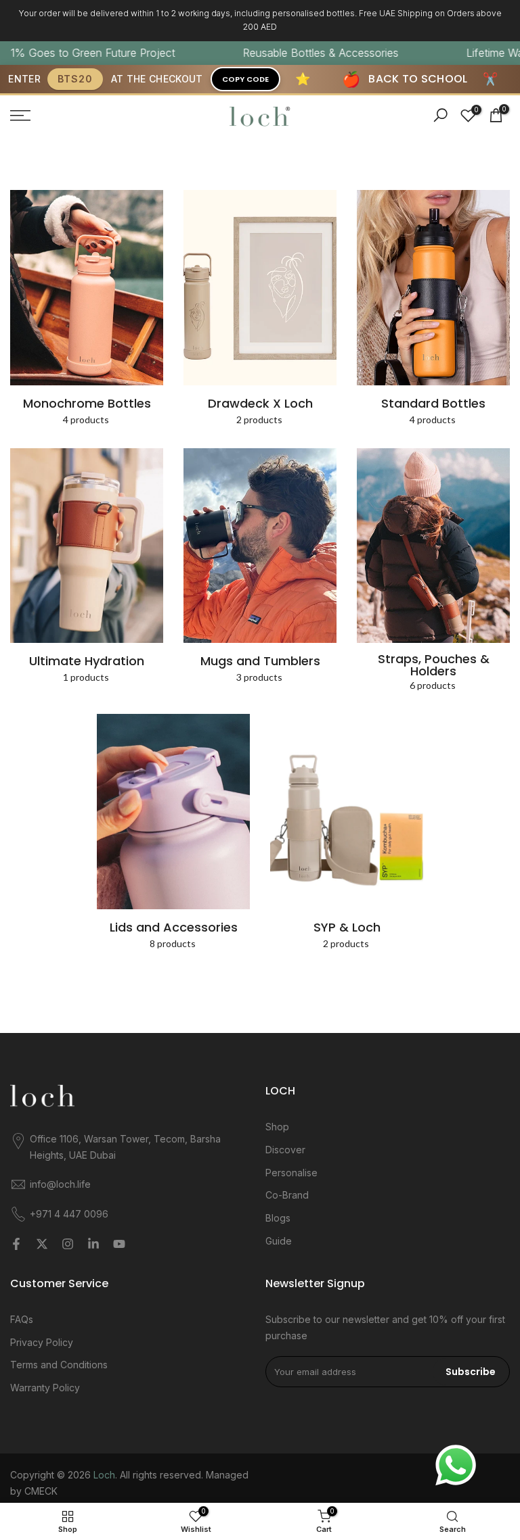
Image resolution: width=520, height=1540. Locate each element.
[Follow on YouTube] (119, 1244)
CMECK (41, 1491)
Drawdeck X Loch (260, 403)
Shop (277, 1126)
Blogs (277, 1218)
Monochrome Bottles (87, 403)
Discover (285, 1149)
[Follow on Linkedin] (93, 1244)
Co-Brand (287, 1195)
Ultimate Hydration (86, 661)
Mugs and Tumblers (260, 661)
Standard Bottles (433, 403)
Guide (278, 1241)
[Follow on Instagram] (68, 1244)
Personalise (291, 1172)
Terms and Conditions (59, 1364)
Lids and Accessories (174, 927)
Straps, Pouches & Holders (434, 665)
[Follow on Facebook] (16, 1244)
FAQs (21, 1319)
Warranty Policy (45, 1387)
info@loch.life (60, 1184)
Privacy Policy (41, 1342)
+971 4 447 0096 (69, 1214)
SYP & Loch (347, 927)
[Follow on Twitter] (42, 1244)
